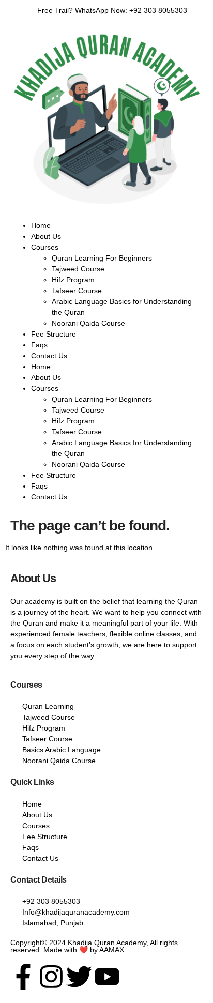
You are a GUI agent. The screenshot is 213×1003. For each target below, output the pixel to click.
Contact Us (49, 356)
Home (41, 225)
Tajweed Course (78, 269)
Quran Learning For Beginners (102, 258)
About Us (46, 236)
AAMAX (111, 950)
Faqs (39, 345)
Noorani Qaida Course (88, 323)
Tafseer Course (77, 290)
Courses (44, 247)
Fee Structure (53, 334)
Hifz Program (73, 280)
